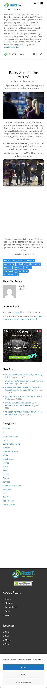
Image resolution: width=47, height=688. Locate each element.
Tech (7, 636)
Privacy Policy (11, 607)
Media (8, 640)
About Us (9, 603)
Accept (24, 667)
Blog (7, 632)
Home (8, 599)
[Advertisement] (23, 534)
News (7, 644)
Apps (7, 611)
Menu (35, 3)
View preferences (23, 682)
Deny (23, 674)
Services (8, 615)
